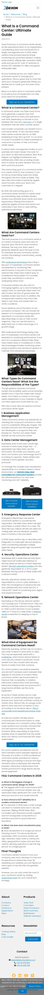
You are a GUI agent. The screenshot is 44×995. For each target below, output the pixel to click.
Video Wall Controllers (29, 904)
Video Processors (31, 908)
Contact (5, 905)
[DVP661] (11, 491)
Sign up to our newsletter (22, 102)
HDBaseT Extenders (32, 916)
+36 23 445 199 (23, 965)
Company (6, 902)
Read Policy (35, 986)
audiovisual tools (9, 878)
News (4, 913)
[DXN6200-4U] (31, 491)
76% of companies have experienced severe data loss (21, 711)
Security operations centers (21, 566)
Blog (25, 14)
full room (27, 122)
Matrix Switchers (31, 910)
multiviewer (7, 657)
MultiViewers (29, 913)
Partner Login (7, 2)
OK (22, 991)
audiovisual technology (16, 262)
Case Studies (7, 937)
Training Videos (8, 931)
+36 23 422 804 (23, 962)
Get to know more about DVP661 (11, 503)
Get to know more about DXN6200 (32, 504)
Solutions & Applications (7, 909)
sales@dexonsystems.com (23, 960)
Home (6, 14)
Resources (15, 14)
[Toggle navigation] (38, 8)
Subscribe (33, 939)
